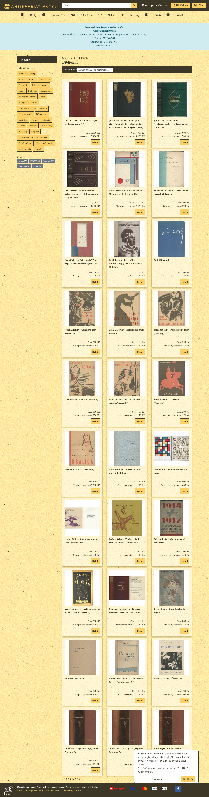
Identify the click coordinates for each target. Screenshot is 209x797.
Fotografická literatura (28, 102)
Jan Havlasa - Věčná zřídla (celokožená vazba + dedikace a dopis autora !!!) (171, 124)
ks (156, 5)
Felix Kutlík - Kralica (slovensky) (80, 469)
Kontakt (180, 15)
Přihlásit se (182, 5)
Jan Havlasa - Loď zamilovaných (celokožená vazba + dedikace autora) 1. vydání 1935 (82, 194)
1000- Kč (37, 166)
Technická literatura (27, 79)
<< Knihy (25, 59)
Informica (58, 790)
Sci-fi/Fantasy (46, 125)
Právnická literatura (40, 85)
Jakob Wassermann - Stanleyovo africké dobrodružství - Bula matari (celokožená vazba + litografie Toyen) (126, 124)
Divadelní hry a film (27, 108)
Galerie (112, 15)
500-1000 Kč (24, 166)
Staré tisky (23, 119)
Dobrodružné (46, 90)
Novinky (135, 15)
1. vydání (35, 131)
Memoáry (39, 148)
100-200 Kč (35, 161)
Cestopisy (33, 125)
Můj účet (198, 5)
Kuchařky (23, 131)
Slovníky (35, 119)
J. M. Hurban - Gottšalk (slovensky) (81, 399)
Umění (42, 96)
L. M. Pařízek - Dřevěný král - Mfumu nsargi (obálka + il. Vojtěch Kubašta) (125, 263)
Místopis (43, 108)
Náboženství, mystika (44, 143)
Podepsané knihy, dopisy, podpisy (33, 137)
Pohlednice (86, 15)
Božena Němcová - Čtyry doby (168, 678)
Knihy (33, 15)
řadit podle (71, 69)
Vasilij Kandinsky (162, 260)
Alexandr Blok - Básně (75, 678)
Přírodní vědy (42, 114)
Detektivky (23, 85)
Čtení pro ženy (25, 143)
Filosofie (46, 119)
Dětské (22, 125)
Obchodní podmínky (26, 786)
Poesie (21, 90)
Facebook (178, 789)
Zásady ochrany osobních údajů (50, 786)
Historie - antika (25, 114)
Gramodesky (58, 15)
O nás (158, 15)
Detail (95, 142)
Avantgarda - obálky (27, 96)
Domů (65, 58)
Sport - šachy (44, 79)
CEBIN (78, 790)
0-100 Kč (23, 161)
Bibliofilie (32, 90)
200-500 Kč (48, 161)
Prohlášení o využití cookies (77, 786)
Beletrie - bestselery (27, 73)
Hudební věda (25, 148)
